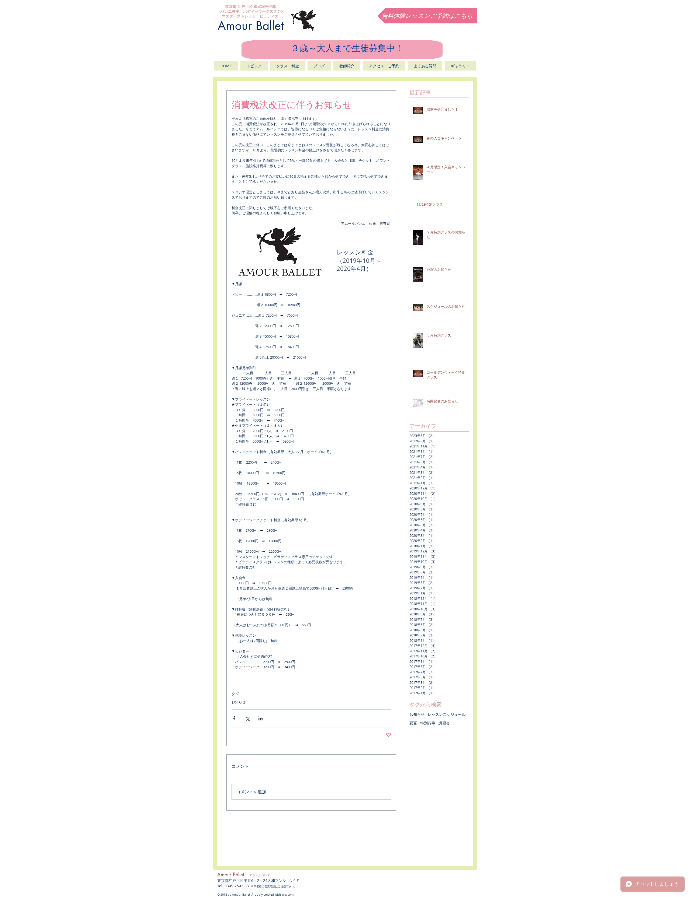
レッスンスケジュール (446, 714)
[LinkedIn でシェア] (260, 718)
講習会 (444, 723)
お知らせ (239, 702)
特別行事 (427, 723)
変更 (413, 723)
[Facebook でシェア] (234, 718)
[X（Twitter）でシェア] (247, 718)
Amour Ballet (251, 25)
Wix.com (288, 894)
